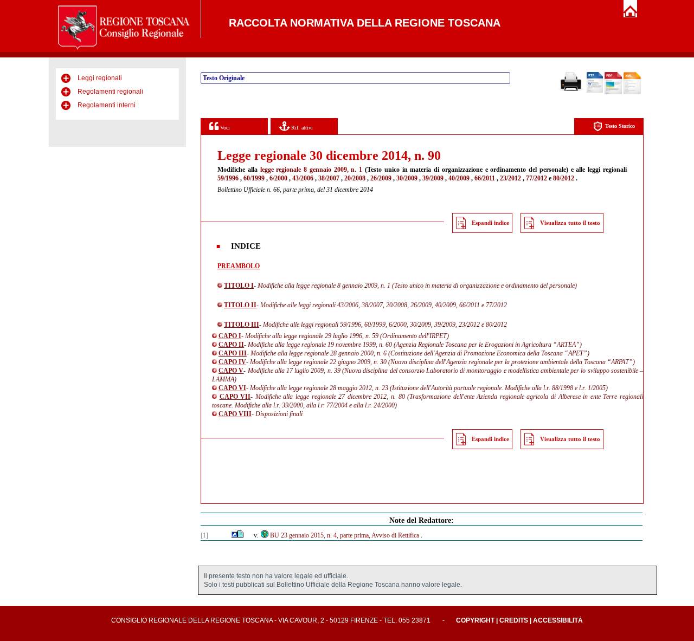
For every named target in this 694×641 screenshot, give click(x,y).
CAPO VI (232, 388)
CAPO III (233, 353)
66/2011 (484, 178)
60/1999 (254, 178)
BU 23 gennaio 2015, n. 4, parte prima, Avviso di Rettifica (344, 535)
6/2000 (278, 178)
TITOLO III (241, 324)
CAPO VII (235, 396)
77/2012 (536, 178)
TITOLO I (239, 285)
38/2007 (328, 178)
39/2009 (433, 178)
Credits (513, 620)
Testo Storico (620, 126)
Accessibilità (558, 620)
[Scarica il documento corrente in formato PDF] (613, 92)
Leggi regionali (100, 78)
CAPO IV (232, 362)
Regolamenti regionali (110, 91)
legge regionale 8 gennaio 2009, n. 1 (311, 169)
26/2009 (380, 178)
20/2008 (354, 178)
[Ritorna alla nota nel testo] (234, 535)
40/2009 (459, 178)
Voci (224, 128)
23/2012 (510, 178)
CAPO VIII (235, 414)
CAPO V (231, 370)
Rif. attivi (301, 128)
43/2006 (302, 178)
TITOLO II (240, 305)
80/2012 (563, 178)
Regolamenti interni (107, 105)
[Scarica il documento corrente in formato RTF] (595, 90)
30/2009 (406, 178)
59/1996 (228, 178)
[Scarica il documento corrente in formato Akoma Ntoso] (632, 92)
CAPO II (231, 344)
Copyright (475, 620)
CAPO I (230, 336)
